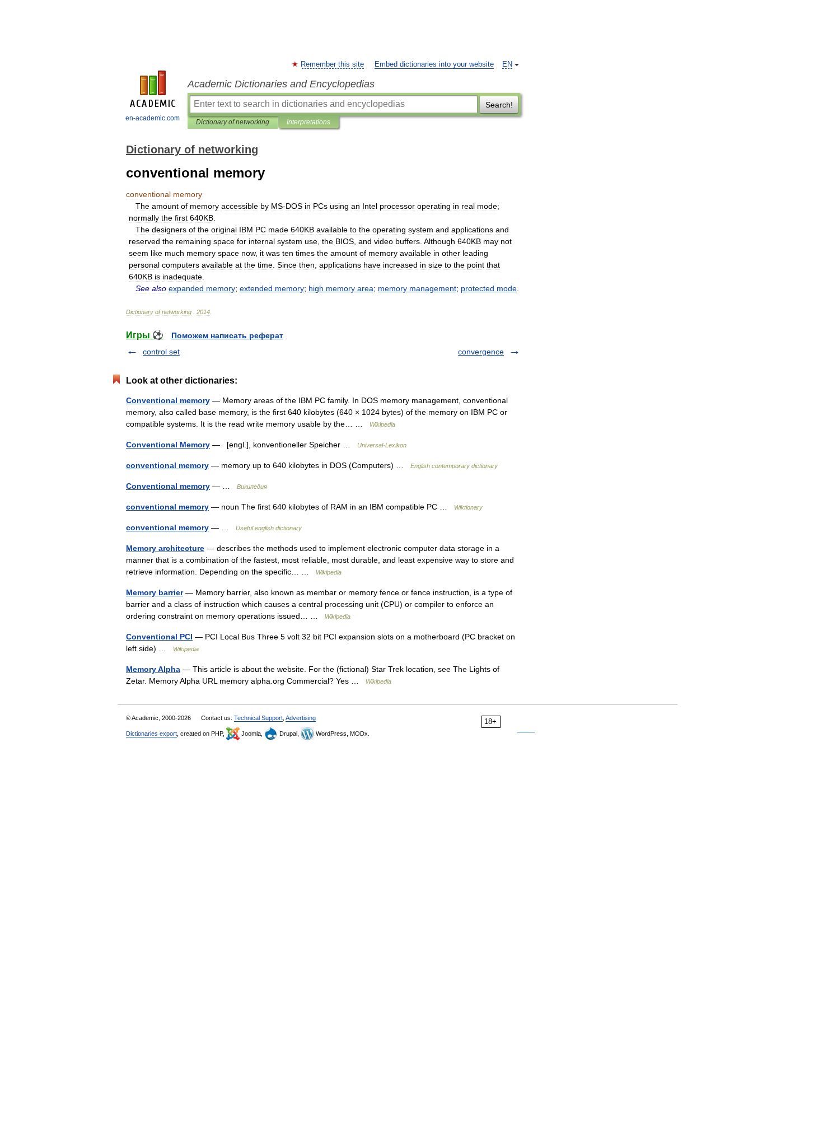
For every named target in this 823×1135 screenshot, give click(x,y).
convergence (481, 351)
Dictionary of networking (232, 122)
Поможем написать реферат (227, 335)
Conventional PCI (159, 636)
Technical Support (258, 717)
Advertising (301, 717)
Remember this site (333, 64)
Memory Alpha (153, 669)
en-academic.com (152, 118)
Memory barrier (154, 592)
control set (161, 351)
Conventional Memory (168, 444)
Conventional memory (168, 400)
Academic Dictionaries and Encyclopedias (281, 84)
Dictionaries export (151, 733)
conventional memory (167, 465)
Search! (499, 104)
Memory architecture (165, 548)
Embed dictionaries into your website (434, 64)
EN (507, 64)
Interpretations (308, 122)
